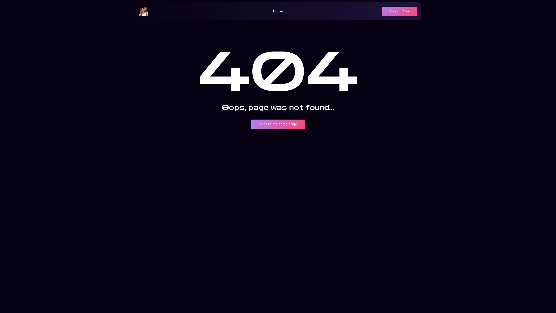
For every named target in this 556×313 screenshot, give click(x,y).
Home (278, 11)
